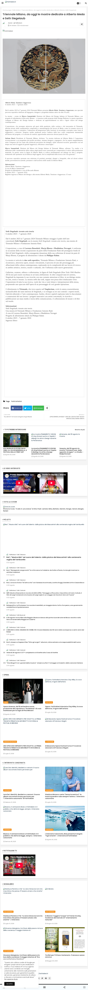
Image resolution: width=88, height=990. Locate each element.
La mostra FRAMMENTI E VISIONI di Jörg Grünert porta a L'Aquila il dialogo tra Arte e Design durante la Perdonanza (43, 451)
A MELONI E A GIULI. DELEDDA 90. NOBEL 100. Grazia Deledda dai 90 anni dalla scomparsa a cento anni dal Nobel (45, 631)
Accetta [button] (9, 984)
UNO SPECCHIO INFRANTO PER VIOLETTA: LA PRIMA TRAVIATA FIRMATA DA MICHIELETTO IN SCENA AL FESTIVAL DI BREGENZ (22, 748)
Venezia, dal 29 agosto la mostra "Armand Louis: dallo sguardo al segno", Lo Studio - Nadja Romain (71, 451)
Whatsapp (39, 408)
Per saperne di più (11, 979)
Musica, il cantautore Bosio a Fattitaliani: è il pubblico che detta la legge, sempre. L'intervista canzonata (22, 836)
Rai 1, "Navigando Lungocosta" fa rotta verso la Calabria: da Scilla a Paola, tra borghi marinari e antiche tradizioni (42, 571)
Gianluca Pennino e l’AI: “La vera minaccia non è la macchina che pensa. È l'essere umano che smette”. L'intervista (22, 918)
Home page (7, 10)
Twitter (28, 408)
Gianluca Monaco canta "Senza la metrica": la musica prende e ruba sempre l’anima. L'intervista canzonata (64, 796)
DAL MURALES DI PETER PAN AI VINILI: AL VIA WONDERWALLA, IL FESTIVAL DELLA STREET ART (15, 450)
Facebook (17, 408)
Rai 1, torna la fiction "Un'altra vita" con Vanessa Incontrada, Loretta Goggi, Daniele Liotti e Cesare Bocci (45, 583)
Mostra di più (80, 430)
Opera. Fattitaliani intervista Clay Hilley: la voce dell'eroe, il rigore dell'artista (64, 707)
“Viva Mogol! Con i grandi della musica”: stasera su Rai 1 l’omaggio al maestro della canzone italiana (44, 663)
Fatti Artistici (16, 10)
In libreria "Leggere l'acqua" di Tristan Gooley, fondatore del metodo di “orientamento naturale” (63, 918)
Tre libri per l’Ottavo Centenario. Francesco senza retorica (64, 956)
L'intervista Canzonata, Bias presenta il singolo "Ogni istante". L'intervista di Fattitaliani (63, 835)
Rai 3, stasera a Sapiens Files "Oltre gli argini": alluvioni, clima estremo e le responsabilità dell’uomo (43, 642)
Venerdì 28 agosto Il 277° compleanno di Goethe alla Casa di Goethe (32, 653)
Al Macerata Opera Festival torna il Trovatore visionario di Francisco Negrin (63, 747)
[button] (86, 3)
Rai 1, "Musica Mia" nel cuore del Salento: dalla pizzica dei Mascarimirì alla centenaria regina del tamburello (43, 558)
